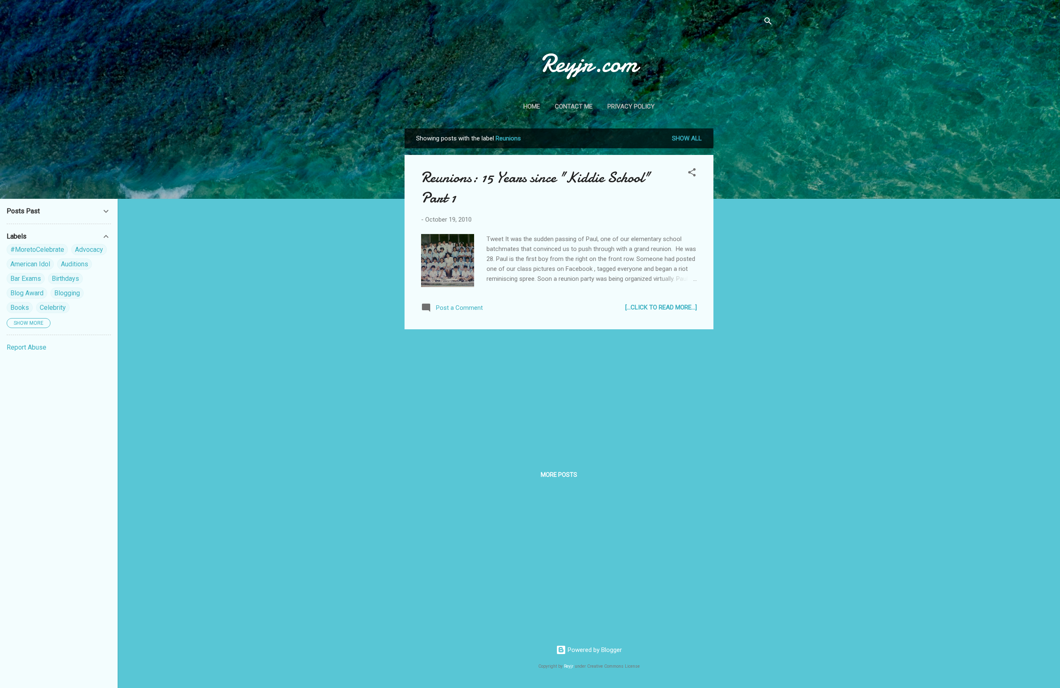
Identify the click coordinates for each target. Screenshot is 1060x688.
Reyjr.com (589, 63)
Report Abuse (26, 347)
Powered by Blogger (594, 650)
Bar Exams (25, 278)
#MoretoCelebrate (37, 249)
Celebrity (53, 307)
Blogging (67, 293)
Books (19, 307)
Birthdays (65, 278)
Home (531, 106)
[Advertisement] (746, 252)
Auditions (74, 264)
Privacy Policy (631, 106)
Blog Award (26, 293)
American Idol (30, 264)
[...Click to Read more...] (661, 307)
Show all (687, 138)
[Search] (768, 22)
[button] (692, 173)
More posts (559, 474)
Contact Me (574, 106)
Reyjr (568, 666)
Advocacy (89, 249)
